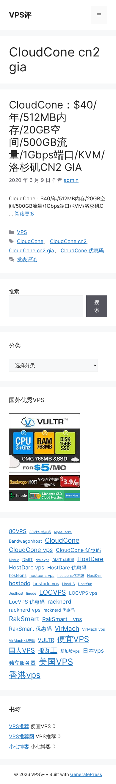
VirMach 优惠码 (22, 640)
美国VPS (56, 662)
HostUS (68, 584)
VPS (22, 232)
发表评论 (27, 259)
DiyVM (14, 560)
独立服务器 (22, 663)
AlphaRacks (63, 532)
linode (31, 593)
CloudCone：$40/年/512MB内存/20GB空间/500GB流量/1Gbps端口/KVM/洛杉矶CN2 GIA (57, 135)
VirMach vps (93, 629)
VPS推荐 (19, 726)
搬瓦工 (47, 650)
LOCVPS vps (83, 593)
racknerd (59, 601)
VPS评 (20, 14)
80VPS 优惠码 (40, 532)
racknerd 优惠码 (59, 610)
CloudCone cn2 (68, 241)
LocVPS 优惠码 (27, 602)
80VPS (17, 531)
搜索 (14, 292)
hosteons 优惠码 (70, 575)
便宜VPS (73, 639)
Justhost (16, 593)
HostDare (90, 559)
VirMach (67, 628)
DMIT (27, 559)
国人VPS (22, 650)
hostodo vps (46, 583)
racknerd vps (24, 610)
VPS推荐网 (21, 736)
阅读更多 (25, 214)
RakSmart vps (62, 619)
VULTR (46, 640)
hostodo (19, 583)
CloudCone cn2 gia (31, 251)
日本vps (93, 650)
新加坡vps (70, 651)
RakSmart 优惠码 (30, 628)
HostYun (85, 584)
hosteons (17, 575)
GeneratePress (86, 774)
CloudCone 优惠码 (82, 251)
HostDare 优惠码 (67, 567)
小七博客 (19, 747)
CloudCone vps (31, 549)
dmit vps (42, 560)
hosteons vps (41, 575)
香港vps (24, 675)
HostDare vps (26, 567)
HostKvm (94, 575)
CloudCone (30, 241)
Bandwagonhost (25, 541)
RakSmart (24, 619)
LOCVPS (52, 592)
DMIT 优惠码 (63, 560)
